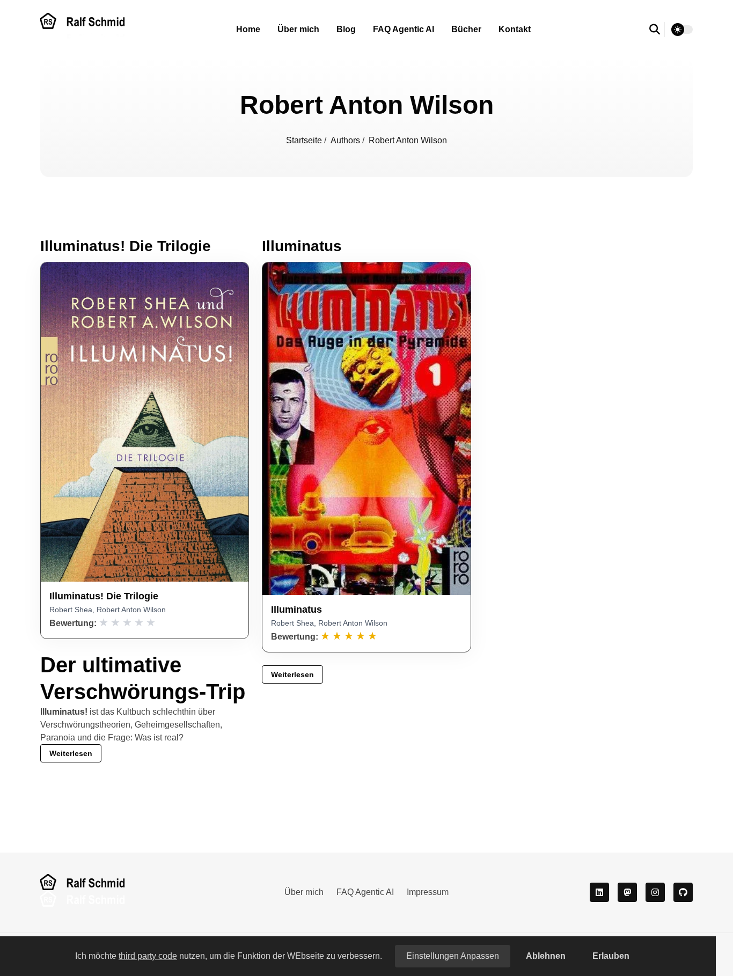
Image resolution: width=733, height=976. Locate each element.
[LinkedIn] (599, 892)
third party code (148, 955)
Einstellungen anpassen (452, 955)
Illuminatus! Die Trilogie (125, 246)
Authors (346, 140)
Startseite (305, 140)
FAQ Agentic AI (403, 29)
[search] (657, 29)
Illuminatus (302, 246)
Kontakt (515, 29)
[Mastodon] (627, 892)
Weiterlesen (70, 753)
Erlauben (610, 955)
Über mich (298, 29)
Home (248, 29)
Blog (346, 29)
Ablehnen (546, 955)
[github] (683, 892)
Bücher (466, 29)
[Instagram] (655, 892)
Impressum (428, 892)
